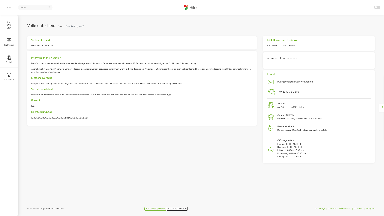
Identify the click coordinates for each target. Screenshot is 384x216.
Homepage (320, 208)
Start (60, 26)
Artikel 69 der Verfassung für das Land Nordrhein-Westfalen (59, 117)
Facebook (358, 208)
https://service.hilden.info (52, 208)
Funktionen (9, 45)
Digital (9, 62)
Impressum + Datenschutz (339, 208)
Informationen (9, 79)
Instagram (370, 208)
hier (169, 94)
